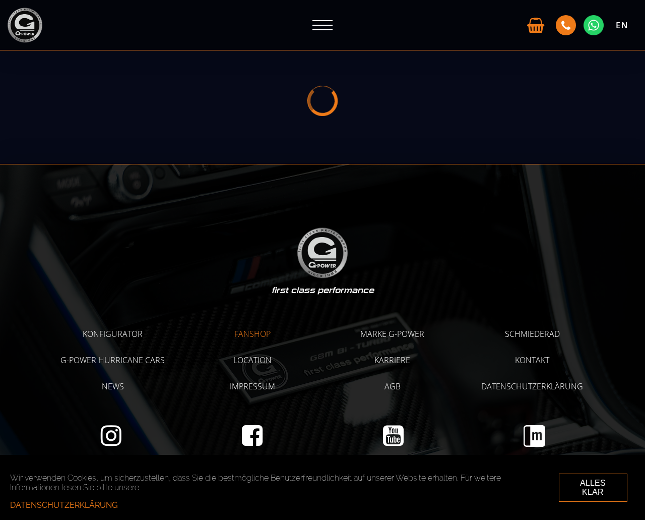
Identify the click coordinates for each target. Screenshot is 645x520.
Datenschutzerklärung (532, 386)
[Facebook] (252, 441)
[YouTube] (393, 441)
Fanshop (252, 333)
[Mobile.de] (534, 443)
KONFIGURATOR (113, 333)
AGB (392, 386)
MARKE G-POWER (392, 333)
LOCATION (252, 360)
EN (622, 25)
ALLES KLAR (593, 487)
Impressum (252, 386)
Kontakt (532, 360)
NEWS (113, 386)
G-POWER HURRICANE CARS (112, 360)
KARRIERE (392, 360)
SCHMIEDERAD (532, 333)
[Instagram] (111, 441)
